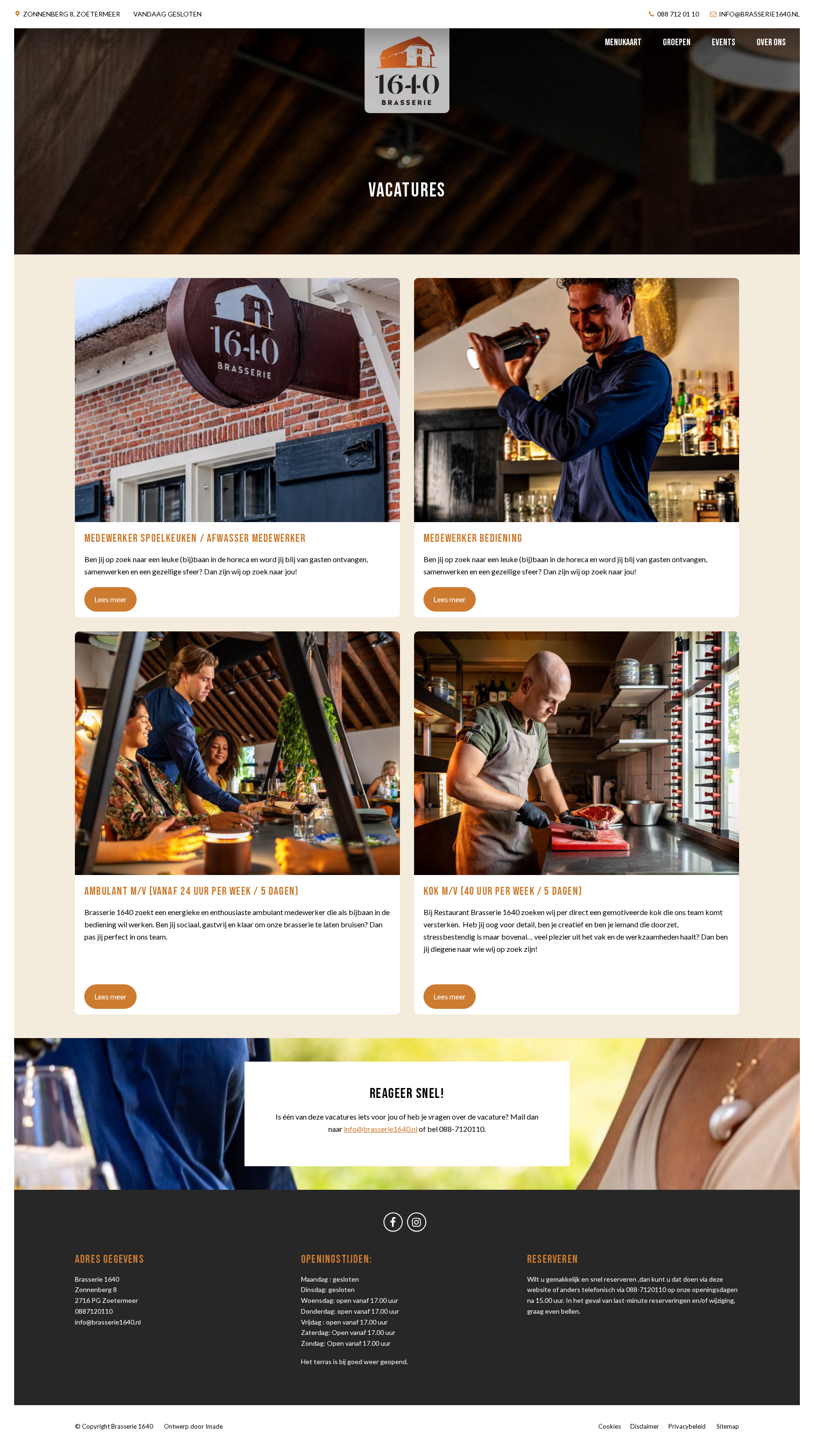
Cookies (609, 1426)
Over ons (771, 42)
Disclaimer (644, 1426)
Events (723, 42)
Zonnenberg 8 (71, 14)
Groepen (677, 42)
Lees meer (110, 599)
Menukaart (623, 42)
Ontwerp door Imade (193, 1426)
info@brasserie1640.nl (108, 1322)
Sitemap (727, 1426)
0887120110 (94, 1311)
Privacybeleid (687, 1426)
